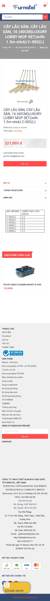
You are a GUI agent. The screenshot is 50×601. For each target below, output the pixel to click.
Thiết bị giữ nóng (9, 407)
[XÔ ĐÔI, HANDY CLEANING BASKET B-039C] (25, 271)
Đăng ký (25, 436)
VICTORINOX (7, 400)
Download (6, 336)
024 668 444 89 (14, 590)
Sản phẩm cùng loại (17, 255)
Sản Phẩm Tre (8, 422)
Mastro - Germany (10, 362)
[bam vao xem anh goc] (25, 82)
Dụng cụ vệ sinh (20, 127)
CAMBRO (6, 403)
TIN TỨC (5, 343)
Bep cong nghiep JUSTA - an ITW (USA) (19, 366)
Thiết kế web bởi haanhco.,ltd (24, 597)
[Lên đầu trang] (44, 593)
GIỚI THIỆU (6, 332)
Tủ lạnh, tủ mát (8, 370)
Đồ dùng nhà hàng (10, 388)
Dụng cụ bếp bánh (9, 385)
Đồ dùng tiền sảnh (9, 392)
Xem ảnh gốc (23, 102)
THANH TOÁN (8, 347)
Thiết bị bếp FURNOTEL (12, 418)
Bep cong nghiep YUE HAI (13, 373)
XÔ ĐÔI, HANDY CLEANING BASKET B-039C (22, 285)
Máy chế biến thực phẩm (12, 377)
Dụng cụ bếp (7, 381)
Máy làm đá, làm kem (11, 415)
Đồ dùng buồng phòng (11, 396)
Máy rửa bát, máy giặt (11, 411)
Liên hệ (5, 340)
